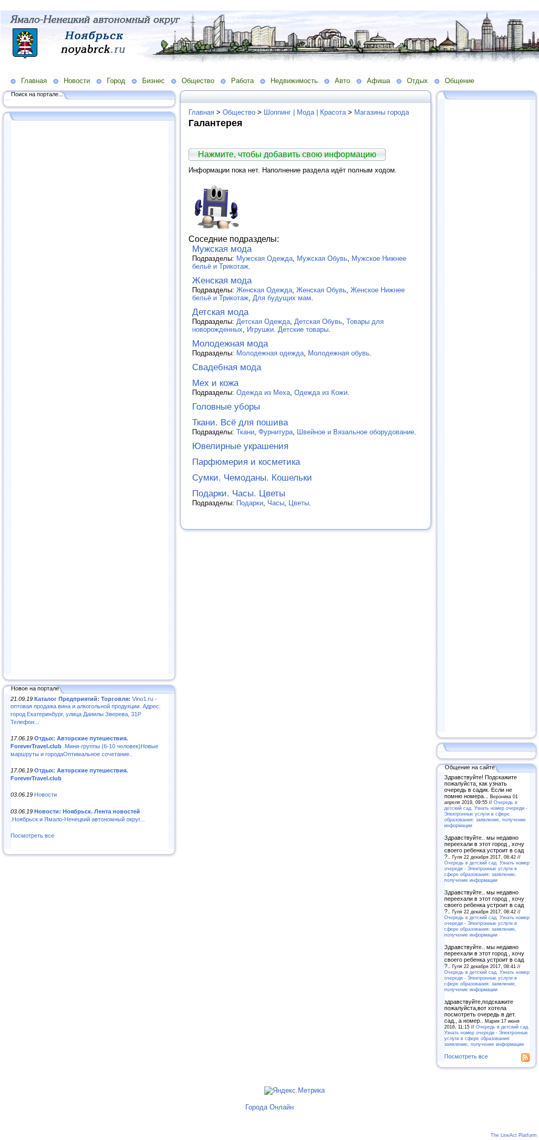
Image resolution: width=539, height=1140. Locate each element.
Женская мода (222, 281)
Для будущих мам (282, 298)
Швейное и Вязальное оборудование (355, 432)
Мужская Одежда (264, 258)
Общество (198, 81)
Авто (342, 81)
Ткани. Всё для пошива (240, 423)
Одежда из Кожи (320, 392)
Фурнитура (275, 432)
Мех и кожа (215, 383)
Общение (459, 81)
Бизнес (153, 81)
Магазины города (381, 112)
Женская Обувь (321, 290)
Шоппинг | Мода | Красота (305, 112)
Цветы (298, 503)
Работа (242, 81)
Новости (77, 81)
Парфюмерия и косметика (246, 462)
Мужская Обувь (322, 258)
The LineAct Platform (514, 1135)
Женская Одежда (264, 290)
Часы (275, 503)
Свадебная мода (226, 367)
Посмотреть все (32, 835)
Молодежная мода (230, 344)
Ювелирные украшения (240, 446)
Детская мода (220, 312)
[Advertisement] (89, 398)
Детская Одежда (263, 321)
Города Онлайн (269, 1107)
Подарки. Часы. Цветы (238, 493)
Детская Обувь (318, 321)
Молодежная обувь (339, 353)
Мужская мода (222, 249)
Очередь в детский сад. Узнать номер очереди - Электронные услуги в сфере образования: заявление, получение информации (485, 813)
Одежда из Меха (263, 392)
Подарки (249, 503)
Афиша (378, 81)
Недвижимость (294, 81)
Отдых (417, 81)
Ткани (245, 432)
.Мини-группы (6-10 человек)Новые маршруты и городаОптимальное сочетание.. (84, 746)
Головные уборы (226, 407)
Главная (34, 81)
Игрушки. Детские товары (287, 329)
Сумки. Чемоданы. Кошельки (252, 478)
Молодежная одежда (270, 353)
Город (116, 81)
